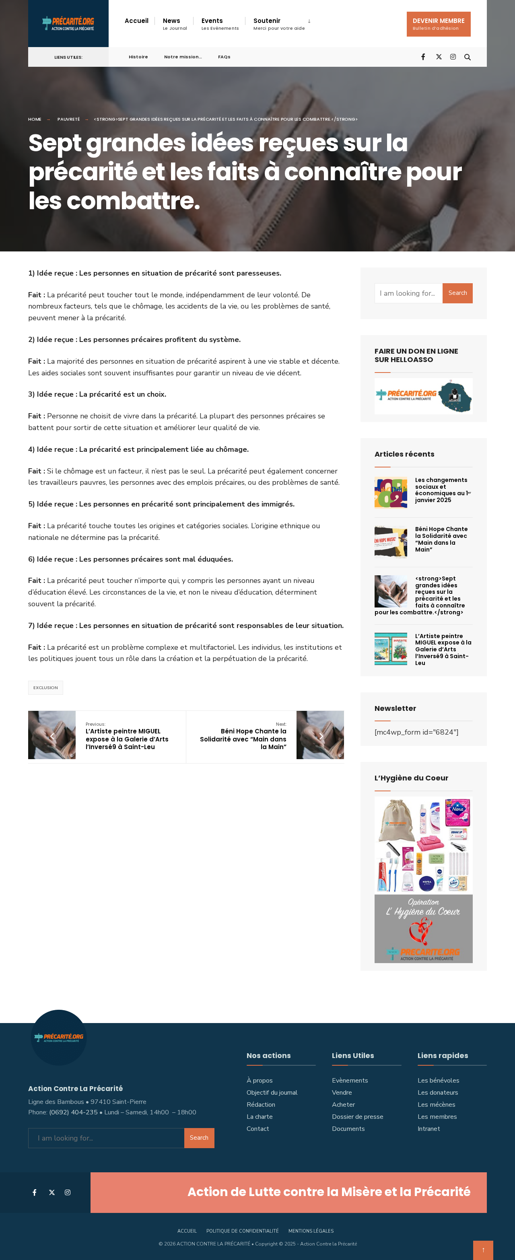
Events (220, 23)
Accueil (136, 20)
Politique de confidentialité (242, 1231)
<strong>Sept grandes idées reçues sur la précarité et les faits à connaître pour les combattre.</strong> (420, 595)
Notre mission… (183, 57)
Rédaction (261, 1104)
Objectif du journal (272, 1092)
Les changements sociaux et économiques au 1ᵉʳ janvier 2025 (443, 490)
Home (34, 119)
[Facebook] (424, 56)
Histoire (138, 57)
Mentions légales (311, 1231)
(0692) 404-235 (73, 1112)
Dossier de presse (357, 1116)
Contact (258, 1128)
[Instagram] (453, 56)
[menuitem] (281, 24)
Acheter (343, 1104)
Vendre (342, 1092)
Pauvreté (69, 119)
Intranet (429, 1128)
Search (458, 293)
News (175, 23)
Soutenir (279, 23)
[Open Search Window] (467, 56)
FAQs (224, 57)
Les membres (437, 1116)
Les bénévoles (438, 1080)
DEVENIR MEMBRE (439, 23)
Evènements (350, 1080)
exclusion (45, 687)
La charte (260, 1116)
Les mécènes (436, 1104)
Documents (348, 1128)
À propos (260, 1080)
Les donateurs (438, 1092)
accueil (187, 1231)
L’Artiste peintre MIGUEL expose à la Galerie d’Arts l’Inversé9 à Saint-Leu (127, 736)
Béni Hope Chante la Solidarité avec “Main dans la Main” (243, 736)
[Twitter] (438, 56)
